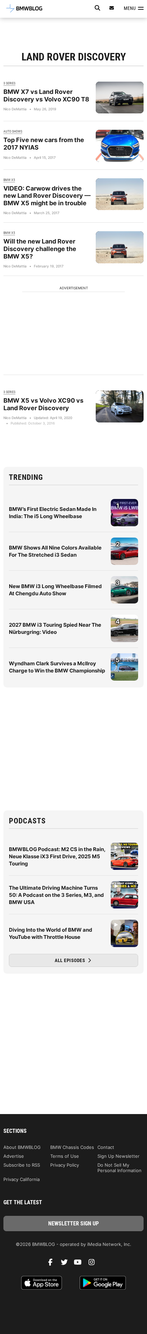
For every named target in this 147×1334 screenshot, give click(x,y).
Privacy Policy (64, 1165)
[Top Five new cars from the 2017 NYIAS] (120, 146)
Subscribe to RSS (21, 1165)
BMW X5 (9, 180)
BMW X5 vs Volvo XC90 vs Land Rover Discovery (43, 404)
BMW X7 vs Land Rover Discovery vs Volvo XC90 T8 (46, 95)
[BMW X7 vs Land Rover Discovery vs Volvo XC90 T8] (120, 97)
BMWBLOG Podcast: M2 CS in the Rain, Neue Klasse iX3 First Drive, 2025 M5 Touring (57, 856)
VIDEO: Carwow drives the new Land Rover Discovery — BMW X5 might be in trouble (47, 196)
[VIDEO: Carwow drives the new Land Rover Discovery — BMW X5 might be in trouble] (120, 194)
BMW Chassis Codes (72, 1147)
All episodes (70, 960)
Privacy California (21, 1179)
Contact (105, 1147)
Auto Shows (12, 131)
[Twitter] (67, 1264)
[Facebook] (53, 1264)
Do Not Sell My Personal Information (119, 1167)
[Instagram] (94, 1264)
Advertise (13, 1156)
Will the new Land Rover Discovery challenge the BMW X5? (39, 249)
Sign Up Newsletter (118, 1156)
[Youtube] (80, 1264)
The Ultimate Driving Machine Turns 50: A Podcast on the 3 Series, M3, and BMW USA (56, 895)
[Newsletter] (112, 8)
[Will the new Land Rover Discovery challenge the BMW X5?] (120, 247)
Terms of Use (64, 1156)
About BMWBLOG (22, 1147)
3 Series (9, 83)
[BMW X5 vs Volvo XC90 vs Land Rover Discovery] (120, 406)
